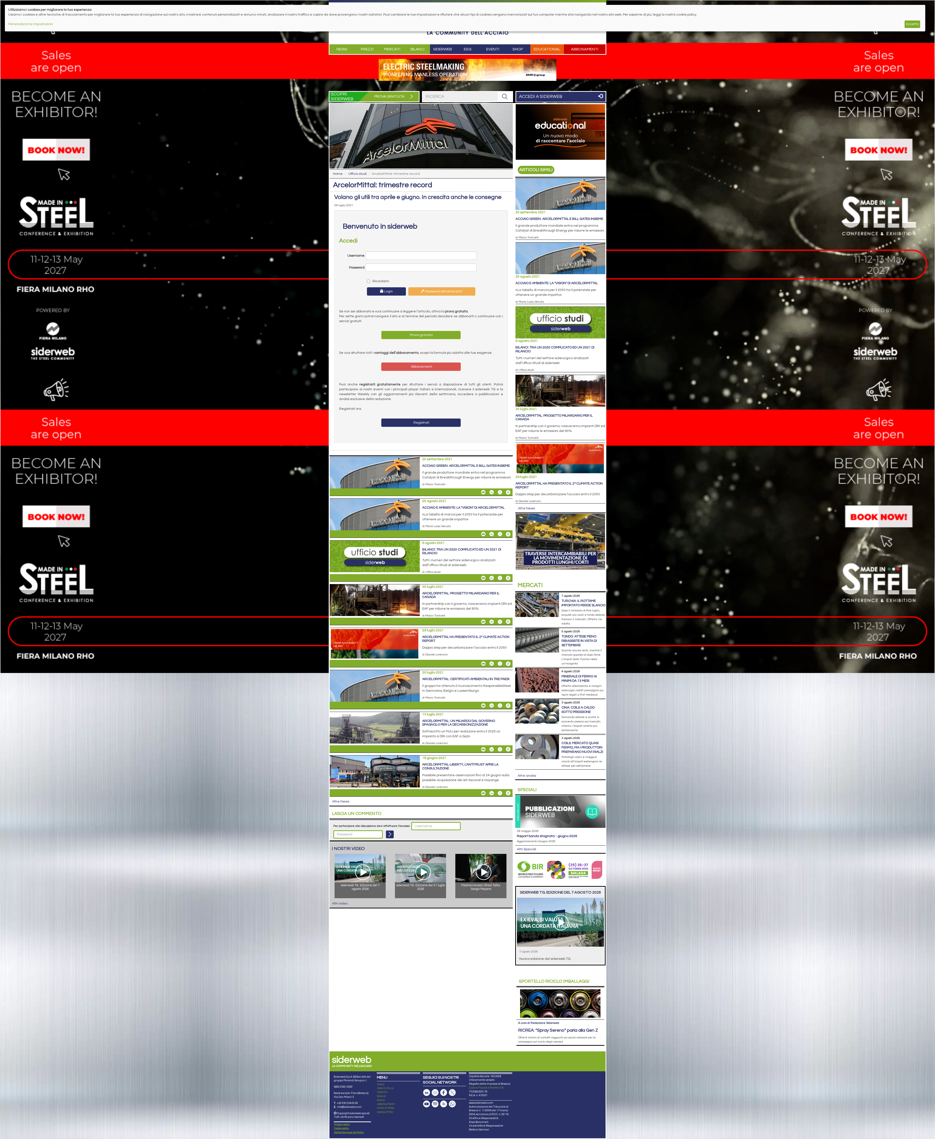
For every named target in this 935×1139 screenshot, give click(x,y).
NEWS (380, 1084)
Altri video (340, 903)
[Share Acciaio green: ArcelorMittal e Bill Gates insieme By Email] (483, 492)
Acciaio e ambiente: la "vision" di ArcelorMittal (463, 507)
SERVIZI (381, 1096)
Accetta (912, 24)
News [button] (342, 49)
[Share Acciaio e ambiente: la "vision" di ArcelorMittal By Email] (483, 534)
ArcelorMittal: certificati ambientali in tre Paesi (465, 679)
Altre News (340, 801)
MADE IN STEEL (386, 1108)
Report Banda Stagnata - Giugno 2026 (547, 836)
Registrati (421, 422)
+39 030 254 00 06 (347, 1103)
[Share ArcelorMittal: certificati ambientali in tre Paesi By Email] (483, 705)
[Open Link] (467, 70)
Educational (547, 49)
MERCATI (382, 1092)
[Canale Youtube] (426, 1104)
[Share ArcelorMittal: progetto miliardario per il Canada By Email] (483, 621)
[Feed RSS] (443, 1104)
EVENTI (381, 1100)
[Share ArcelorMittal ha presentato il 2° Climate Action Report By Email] (483, 663)
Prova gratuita (421, 335)
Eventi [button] (492, 49)
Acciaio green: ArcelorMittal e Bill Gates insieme (466, 465)
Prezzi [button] (367, 49)
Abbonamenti (584, 49)
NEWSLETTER (385, 1112)
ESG (467, 49)
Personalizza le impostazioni (30, 24)
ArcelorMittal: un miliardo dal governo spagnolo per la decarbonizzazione (458, 722)
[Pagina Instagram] (435, 1092)
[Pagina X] (452, 1092)
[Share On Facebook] (508, 492)
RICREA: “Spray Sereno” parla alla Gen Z (558, 1030)
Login (388, 291)
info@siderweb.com (349, 1107)
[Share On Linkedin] (491, 492)
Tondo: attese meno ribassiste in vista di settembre (579, 641)
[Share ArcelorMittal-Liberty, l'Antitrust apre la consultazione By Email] (483, 793)
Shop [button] (518, 49)
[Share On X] (500, 492)
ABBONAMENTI (386, 1104)
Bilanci (417, 49)
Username (356, 255)
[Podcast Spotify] (435, 1104)
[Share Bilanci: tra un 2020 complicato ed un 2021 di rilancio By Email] (483, 578)
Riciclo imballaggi (554, 981)
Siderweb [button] (442, 49)
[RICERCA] (505, 97)
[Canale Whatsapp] (452, 1104)
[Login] (390, 834)
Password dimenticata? (443, 291)
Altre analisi (527, 775)
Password (357, 267)
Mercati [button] (392, 49)
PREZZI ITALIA (385, 1088)
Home (338, 174)
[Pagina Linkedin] (426, 1092)
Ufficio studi (357, 174)
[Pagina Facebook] (443, 1092)
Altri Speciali (526, 849)
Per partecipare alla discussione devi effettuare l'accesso (371, 826)
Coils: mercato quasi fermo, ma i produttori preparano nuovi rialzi (582, 747)
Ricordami (380, 281)
